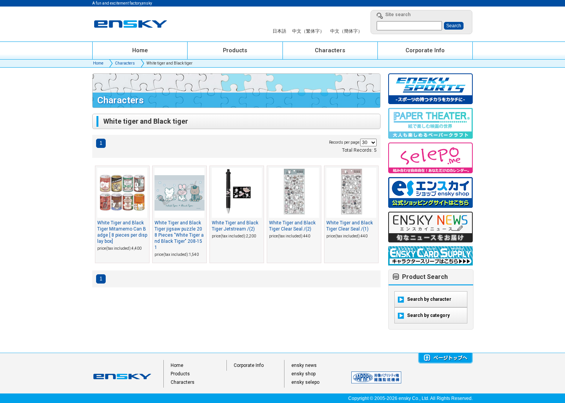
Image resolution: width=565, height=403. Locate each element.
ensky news (304, 365)
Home (98, 63)
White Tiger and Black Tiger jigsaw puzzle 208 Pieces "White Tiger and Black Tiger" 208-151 (179, 235)
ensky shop (303, 373)
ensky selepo (305, 382)
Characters (125, 63)
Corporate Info (249, 365)
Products (180, 373)
